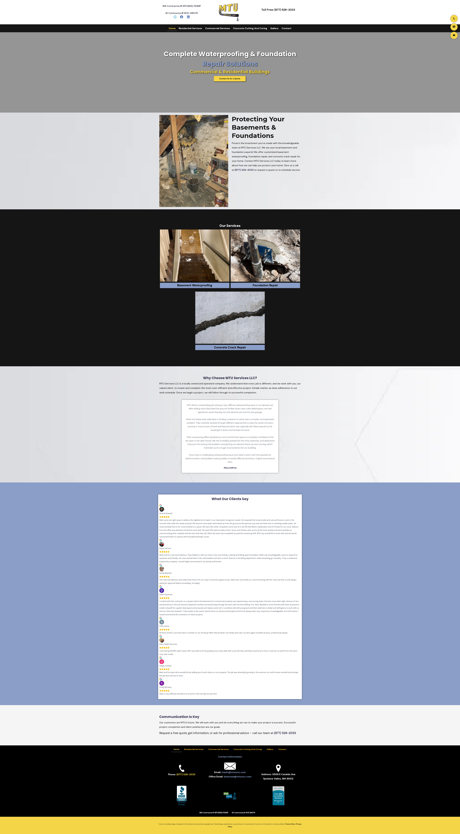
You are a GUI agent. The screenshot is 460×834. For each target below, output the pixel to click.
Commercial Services (217, 28)
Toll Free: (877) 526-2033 (278, 10)
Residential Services (190, 28)
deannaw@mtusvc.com (237, 776)
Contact (286, 28)
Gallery (274, 28)
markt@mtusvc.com (234, 772)
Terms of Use (290, 824)
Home (172, 28)
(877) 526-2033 (244, 169)
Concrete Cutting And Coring (250, 28)
